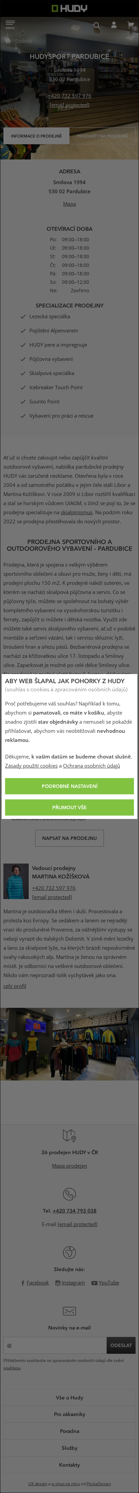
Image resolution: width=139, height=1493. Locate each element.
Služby (70, 1448)
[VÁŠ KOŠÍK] (130, 25)
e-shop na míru (66, 1484)
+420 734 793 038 (74, 1211)
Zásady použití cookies (31, 766)
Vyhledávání (96, 25)
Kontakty (69, 1465)
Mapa (69, 204)
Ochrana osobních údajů (91, 766)
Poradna (69, 1431)
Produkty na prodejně (102, 135)
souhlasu (11, 1368)
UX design (37, 1484)
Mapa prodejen (69, 1166)
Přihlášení (113, 25)
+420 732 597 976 (69, 96)
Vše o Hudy (69, 1397)
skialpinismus (76, 512)
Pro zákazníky (69, 1414)
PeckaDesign (99, 1484)
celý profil (14, 986)
